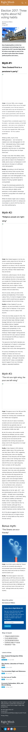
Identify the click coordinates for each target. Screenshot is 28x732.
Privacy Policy (4, 715)
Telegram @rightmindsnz (12, 636)
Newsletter (8, 644)
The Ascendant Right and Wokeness (13, 671)
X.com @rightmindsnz (11, 638)
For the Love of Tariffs (8, 677)
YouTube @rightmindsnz (12, 640)
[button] (22, 2)
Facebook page (9, 642)
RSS (14, 644)
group (18, 642)
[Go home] (14, 722)
